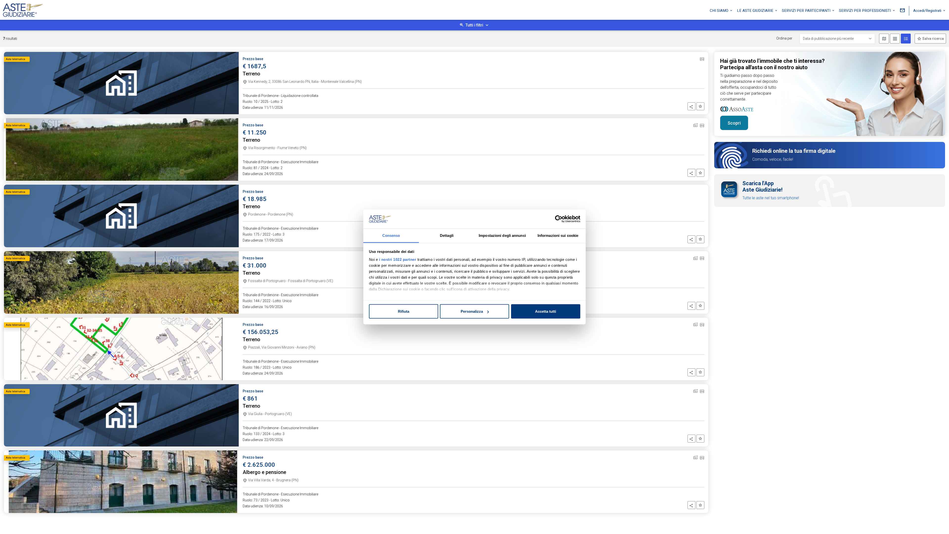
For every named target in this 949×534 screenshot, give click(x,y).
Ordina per (784, 38)
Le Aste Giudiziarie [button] (755, 10)
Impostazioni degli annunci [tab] (502, 235)
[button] (691, 106)
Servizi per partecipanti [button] (806, 10)
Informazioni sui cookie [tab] (558, 235)
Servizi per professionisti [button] (865, 10)
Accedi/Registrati (927, 10)
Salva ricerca (933, 39)
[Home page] (23, 9)
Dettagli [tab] (446, 235)
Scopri (734, 123)
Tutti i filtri (474, 25)
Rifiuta (403, 311)
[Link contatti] (902, 11)
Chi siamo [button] (719, 10)
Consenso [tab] (391, 235)
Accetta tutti (545, 311)
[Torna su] (937, 522)
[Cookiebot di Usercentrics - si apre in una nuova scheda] (558, 219)
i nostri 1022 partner (397, 259)
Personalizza (472, 311)
